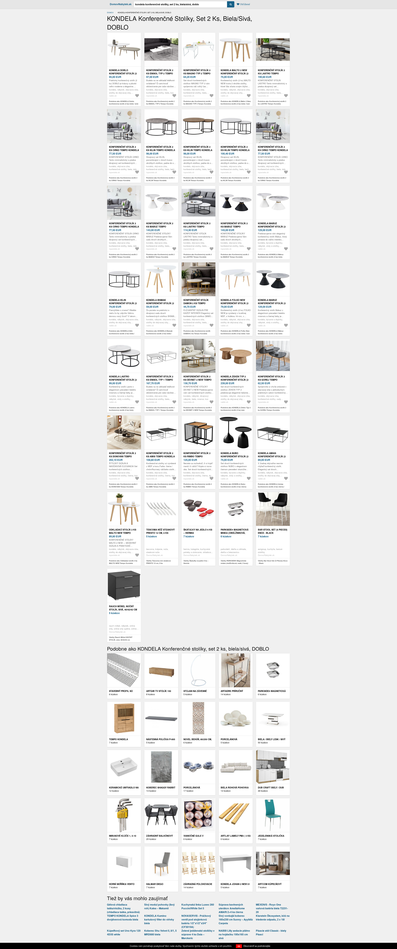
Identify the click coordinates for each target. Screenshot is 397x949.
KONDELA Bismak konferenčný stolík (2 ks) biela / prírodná (160, 303)
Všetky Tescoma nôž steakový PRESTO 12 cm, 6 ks (158, 562)
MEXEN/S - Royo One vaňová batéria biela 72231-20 (272, 908)
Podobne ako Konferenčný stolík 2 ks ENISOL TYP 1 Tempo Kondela (160, 408)
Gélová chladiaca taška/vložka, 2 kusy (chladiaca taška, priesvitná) (123, 908)
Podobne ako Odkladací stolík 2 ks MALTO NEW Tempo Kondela (123, 562)
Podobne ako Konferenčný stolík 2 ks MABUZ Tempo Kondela (160, 255)
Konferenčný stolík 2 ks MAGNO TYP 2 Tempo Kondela (196, 73)
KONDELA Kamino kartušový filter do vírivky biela (159, 919)
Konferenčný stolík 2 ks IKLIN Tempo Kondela (160, 148)
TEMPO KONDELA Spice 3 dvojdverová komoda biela (122, 917)
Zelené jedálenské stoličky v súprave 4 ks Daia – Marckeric (197, 934)
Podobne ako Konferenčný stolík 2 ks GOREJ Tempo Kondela (272, 408)
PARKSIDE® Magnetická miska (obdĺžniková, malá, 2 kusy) (234, 533)
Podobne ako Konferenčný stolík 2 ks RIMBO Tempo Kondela (197, 485)
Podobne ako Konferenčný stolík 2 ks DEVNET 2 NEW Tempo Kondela (197, 408)
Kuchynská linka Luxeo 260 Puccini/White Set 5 (197, 906)
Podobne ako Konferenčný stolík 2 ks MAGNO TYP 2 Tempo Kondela (197, 102)
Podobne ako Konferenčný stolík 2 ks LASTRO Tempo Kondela (272, 102)
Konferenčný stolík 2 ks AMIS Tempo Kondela (160, 455)
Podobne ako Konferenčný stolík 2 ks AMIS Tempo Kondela (160, 485)
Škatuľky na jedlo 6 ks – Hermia (197, 531)
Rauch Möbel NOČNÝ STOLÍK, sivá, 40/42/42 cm (123, 608)
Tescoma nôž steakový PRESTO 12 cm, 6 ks (160, 531)
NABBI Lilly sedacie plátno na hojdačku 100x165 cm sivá (234, 934)
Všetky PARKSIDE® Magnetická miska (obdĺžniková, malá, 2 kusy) (234, 562)
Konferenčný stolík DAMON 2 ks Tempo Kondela (196, 303)
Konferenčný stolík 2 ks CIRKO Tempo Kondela (124, 148)
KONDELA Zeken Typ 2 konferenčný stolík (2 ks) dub (234, 380)
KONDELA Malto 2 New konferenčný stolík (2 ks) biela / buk (234, 73)
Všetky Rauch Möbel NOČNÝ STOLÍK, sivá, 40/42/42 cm (120, 638)
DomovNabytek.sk (121, 4)
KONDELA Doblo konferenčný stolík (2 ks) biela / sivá (123, 73)
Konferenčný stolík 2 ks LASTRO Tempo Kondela (271, 73)
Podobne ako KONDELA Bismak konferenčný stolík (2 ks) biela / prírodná (159, 333)
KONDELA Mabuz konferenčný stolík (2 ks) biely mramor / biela (272, 226)
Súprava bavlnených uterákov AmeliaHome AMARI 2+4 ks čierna (232, 908)
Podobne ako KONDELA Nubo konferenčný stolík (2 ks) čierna (233, 485)
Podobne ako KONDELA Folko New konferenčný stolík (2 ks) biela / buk (235, 332)
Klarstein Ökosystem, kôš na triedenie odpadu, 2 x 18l (273, 917)
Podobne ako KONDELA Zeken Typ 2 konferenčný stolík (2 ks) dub (236, 408)
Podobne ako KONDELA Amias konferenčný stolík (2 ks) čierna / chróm (271, 486)
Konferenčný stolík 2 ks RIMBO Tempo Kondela (196, 456)
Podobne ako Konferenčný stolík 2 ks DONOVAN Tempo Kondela (123, 485)
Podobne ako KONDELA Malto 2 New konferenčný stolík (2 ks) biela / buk (236, 102)
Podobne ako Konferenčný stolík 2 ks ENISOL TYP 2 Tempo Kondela (160, 102)
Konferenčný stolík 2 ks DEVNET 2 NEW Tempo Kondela (197, 380)
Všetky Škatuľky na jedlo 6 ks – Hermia (195, 562)
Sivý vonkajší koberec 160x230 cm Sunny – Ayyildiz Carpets (236, 919)
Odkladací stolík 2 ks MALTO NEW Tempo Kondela (122, 533)
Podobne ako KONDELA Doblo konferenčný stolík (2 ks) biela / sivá (123, 102)
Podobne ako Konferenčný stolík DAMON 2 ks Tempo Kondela (196, 332)
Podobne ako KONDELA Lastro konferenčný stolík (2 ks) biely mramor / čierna (121, 410)
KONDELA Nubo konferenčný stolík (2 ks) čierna (234, 456)
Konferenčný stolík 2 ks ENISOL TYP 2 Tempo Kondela (159, 73)
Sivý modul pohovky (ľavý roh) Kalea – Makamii (159, 906)
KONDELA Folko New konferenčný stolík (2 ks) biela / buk (234, 303)
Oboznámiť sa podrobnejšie (256, 945)
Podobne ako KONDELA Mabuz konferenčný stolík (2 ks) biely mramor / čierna (270, 333)
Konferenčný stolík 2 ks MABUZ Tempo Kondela (159, 226)
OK (239, 946)
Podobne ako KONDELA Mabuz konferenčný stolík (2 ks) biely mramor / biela (270, 257)
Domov (110, 12)
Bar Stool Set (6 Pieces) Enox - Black (272, 531)
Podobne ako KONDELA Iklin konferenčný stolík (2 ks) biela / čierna (121, 333)
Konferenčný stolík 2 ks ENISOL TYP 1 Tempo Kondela (159, 380)
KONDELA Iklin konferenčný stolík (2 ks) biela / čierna (123, 303)
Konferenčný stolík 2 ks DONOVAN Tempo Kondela (122, 456)
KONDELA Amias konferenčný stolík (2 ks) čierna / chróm (272, 456)
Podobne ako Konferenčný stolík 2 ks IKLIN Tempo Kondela (160, 179)
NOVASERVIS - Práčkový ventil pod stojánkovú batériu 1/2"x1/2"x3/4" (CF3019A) (196, 921)
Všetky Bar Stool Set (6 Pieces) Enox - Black (273, 562)
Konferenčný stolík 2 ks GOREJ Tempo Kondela (271, 380)
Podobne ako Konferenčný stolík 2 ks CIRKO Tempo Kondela (123, 179)
